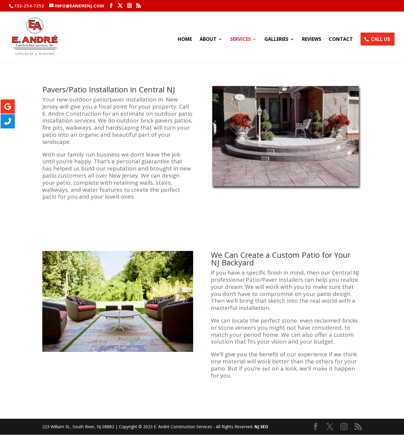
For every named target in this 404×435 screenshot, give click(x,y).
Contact (341, 39)
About (208, 39)
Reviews (311, 39)
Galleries (276, 39)
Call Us (380, 39)
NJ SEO (261, 426)
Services (240, 39)
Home (185, 39)
